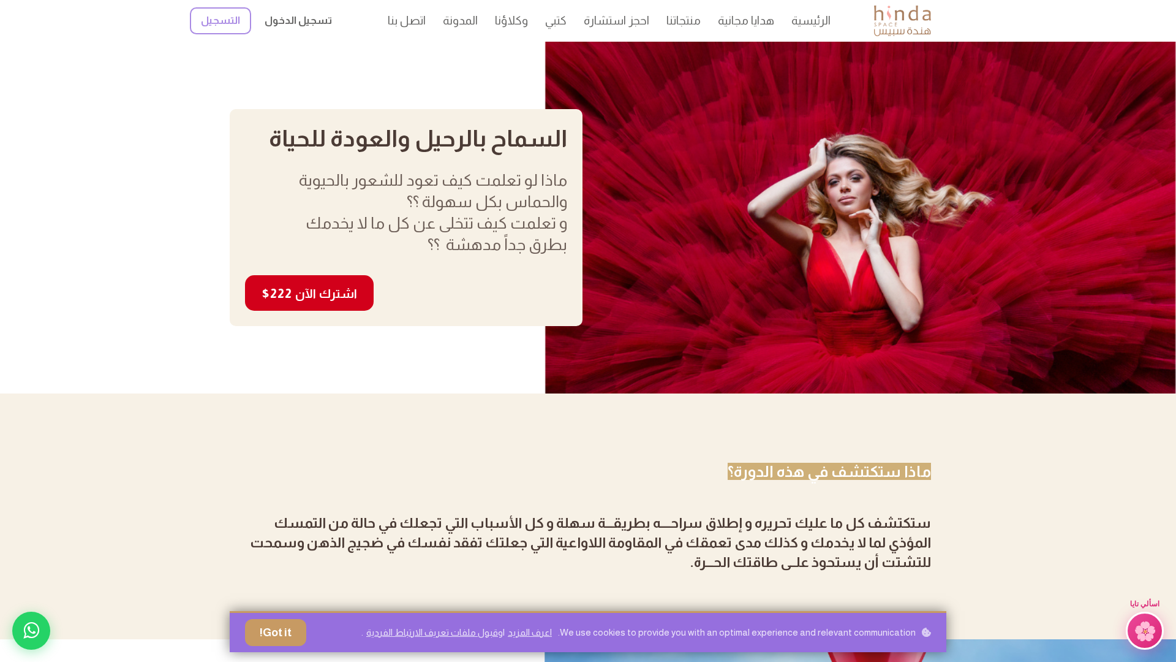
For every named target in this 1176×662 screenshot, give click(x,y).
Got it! (276, 632)
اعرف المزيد (530, 632)
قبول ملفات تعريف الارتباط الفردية (432, 632)
